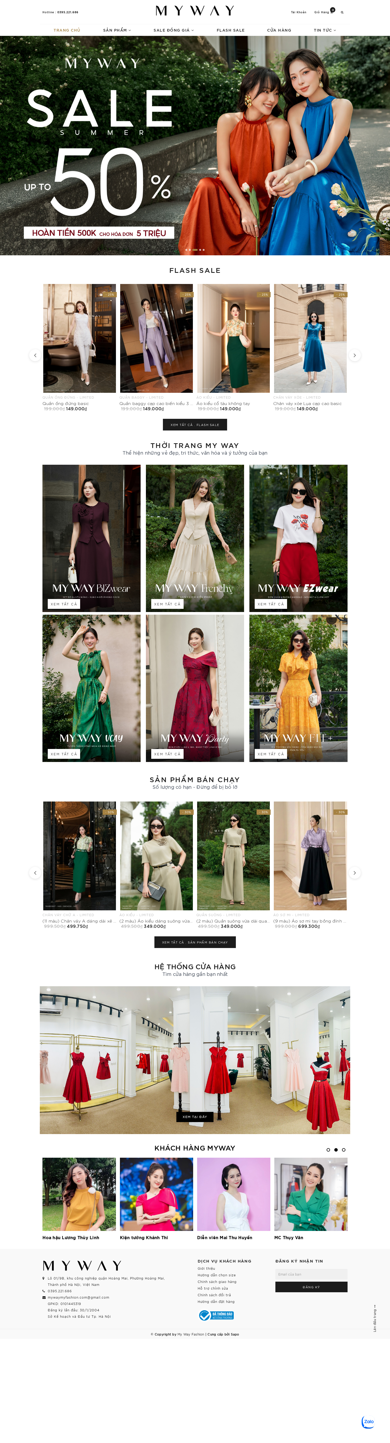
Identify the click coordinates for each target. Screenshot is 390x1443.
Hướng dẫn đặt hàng (216, 1301)
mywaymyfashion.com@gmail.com (78, 1297)
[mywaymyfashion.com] (195, 145)
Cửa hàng (279, 29)
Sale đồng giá (172, 29)
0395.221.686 (68, 12)
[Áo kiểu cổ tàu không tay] (79, 347)
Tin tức (323, 29)
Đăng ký (311, 1287)
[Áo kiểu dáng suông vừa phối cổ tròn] (233, 865)
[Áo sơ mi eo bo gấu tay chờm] (233, 347)
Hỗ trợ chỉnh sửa (213, 1288)
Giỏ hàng (324, 12)
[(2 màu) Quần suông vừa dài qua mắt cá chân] (79, 865)
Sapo (235, 1334)
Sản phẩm (116, 29)
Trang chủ (67, 29)
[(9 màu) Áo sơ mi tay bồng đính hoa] (156, 865)
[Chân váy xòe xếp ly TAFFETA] (310, 347)
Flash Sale (231, 29)
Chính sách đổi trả (214, 1295)
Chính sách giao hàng (217, 1281)
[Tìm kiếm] (342, 12)
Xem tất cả (64, 604)
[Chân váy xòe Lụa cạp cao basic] (156, 347)
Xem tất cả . (195, 425)
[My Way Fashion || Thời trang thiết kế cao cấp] (195, 11)
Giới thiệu (206, 1268)
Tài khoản (298, 12)
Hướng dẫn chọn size (217, 1275)
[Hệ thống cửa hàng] (195, 1060)
